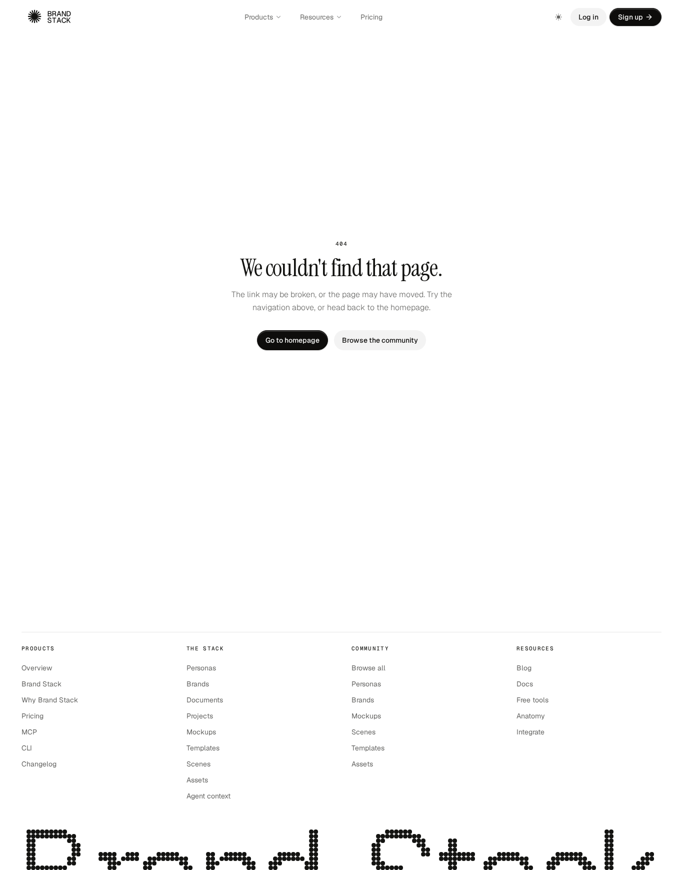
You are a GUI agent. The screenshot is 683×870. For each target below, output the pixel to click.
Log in (588, 17)
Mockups (201, 731)
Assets (197, 779)
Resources (317, 17)
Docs (524, 683)
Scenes (198, 763)
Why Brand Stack (50, 699)
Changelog (39, 763)
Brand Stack (42, 683)
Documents (204, 699)
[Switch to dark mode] (559, 17)
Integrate (530, 731)
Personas (201, 667)
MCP (29, 731)
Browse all (369, 667)
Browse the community (380, 340)
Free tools (532, 699)
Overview (37, 667)
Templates (203, 747)
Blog (524, 667)
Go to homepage (293, 340)
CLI (27, 747)
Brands (197, 683)
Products (258, 17)
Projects (199, 715)
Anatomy (530, 715)
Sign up (630, 17)
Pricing (371, 17)
